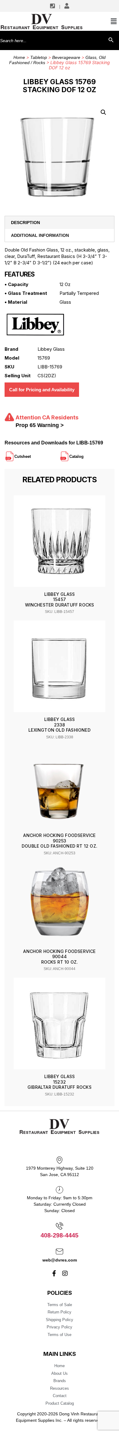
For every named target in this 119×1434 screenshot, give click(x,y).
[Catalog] (84, 454)
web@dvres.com (59, 1260)
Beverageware (66, 57)
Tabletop (38, 57)
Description (25, 222)
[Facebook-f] (54, 1273)
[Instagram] (65, 1273)
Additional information (40, 235)
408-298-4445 (59, 1235)
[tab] (59, 222)
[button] (103, 112)
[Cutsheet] (31, 454)
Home (19, 57)
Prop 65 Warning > (40, 425)
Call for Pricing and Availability (41, 389)
